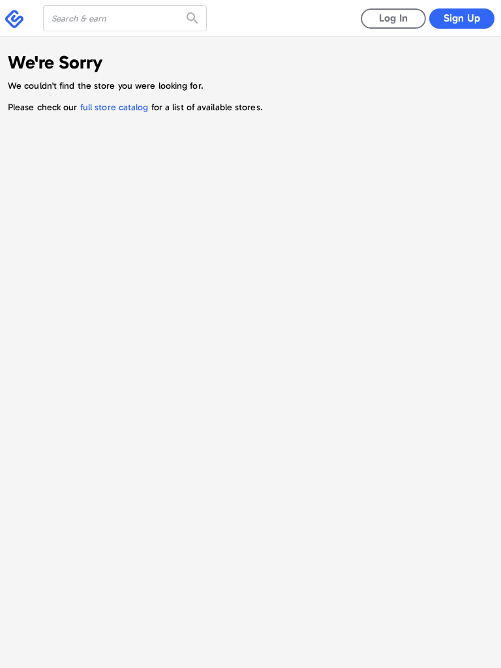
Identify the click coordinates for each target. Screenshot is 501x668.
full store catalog (114, 107)
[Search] (193, 18)
